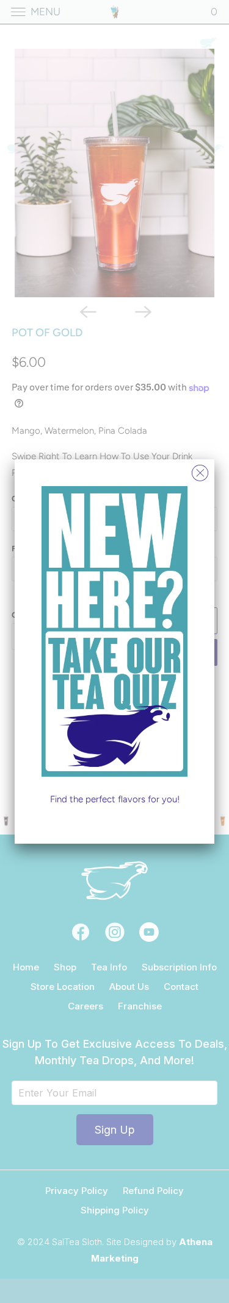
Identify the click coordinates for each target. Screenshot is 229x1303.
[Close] (200, 469)
